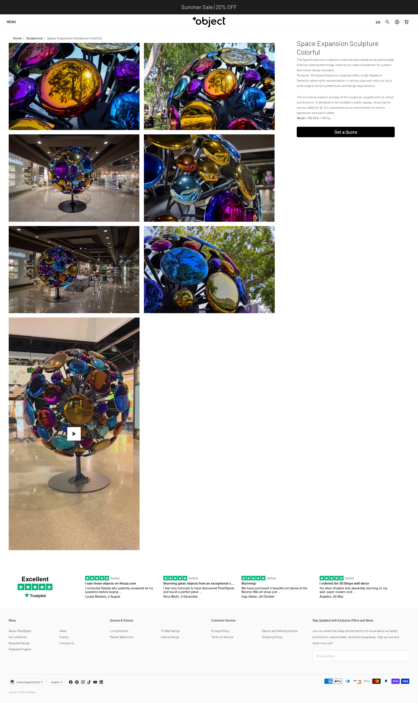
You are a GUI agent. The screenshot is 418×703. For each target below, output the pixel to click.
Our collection (18, 637)
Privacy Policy (220, 631)
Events (64, 637)
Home (17, 38)
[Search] (387, 22)
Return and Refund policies (280, 631)
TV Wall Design (170, 631)
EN (378, 22)
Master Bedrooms (121, 637)
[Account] (397, 22)
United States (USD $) (28, 682)
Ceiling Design (170, 637)
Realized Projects (20, 649)
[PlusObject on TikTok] (89, 682)
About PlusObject (20, 631)
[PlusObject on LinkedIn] (101, 682)
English (55, 682)
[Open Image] (74, 86)
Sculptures (34, 38)
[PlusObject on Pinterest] (77, 682)
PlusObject (31, 692)
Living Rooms (119, 631)
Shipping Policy (272, 637)
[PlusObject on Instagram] (83, 682)
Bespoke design (19, 643)
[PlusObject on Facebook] (71, 682)
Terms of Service (222, 637)
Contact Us (66, 643)
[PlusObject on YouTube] (95, 682)
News (63, 631)
